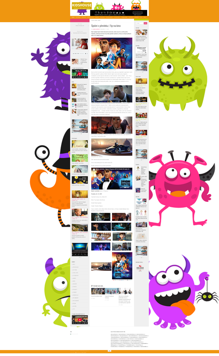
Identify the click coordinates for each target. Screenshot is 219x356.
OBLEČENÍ (102, 17)
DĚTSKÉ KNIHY (90, 17)
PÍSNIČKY (137, 17)
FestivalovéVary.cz (129, 346)
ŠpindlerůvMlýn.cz (144, 346)
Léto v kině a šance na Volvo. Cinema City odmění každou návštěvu (141, 110)
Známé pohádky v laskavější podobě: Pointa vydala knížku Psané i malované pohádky (79, 150)
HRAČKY (97, 17)
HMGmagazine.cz (114, 345)
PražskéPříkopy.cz (122, 345)
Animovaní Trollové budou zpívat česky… (144, 192)
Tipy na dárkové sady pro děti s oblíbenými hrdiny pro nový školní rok (82, 105)
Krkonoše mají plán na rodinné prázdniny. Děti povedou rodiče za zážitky (82, 99)
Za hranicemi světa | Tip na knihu (78, 174)
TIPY (141, 17)
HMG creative (83, 352)
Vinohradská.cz (137, 346)
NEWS (73, 17)
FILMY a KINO (124, 17)
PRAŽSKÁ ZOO (75, 295)
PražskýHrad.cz (122, 346)
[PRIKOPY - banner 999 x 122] (118, 13)
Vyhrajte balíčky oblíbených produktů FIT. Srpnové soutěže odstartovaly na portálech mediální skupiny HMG (82, 112)
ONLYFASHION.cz (144, 343)
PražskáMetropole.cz (131, 345)
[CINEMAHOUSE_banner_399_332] (141, 156)
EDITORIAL (78, 17)
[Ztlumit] (84, 77)
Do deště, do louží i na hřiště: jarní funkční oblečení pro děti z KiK (141, 220)
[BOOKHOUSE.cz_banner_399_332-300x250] (80, 126)
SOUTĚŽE (84, 17)
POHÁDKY (131, 17)
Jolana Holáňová (96, 29)
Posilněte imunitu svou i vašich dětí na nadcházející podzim (82, 94)
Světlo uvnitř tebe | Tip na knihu (78, 185)
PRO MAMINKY (75, 297)
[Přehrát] (73, 77)
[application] (80, 73)
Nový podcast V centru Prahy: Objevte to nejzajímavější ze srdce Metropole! (141, 56)
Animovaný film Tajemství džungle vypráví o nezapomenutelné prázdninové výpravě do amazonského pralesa (82, 87)
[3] (141, 67)
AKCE (145, 17)
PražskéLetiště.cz (114, 346)
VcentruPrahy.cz (139, 345)
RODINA (73, 218)
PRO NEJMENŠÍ (109, 17)
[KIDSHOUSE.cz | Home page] (82, 5)
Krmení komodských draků (96, 296)
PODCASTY (75, 289)
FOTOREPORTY (117, 17)
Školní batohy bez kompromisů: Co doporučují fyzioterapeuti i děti (141, 232)
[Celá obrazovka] (86, 77)
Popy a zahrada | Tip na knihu (77, 163)
